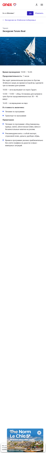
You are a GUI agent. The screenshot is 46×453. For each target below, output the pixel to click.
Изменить (39, 13)
